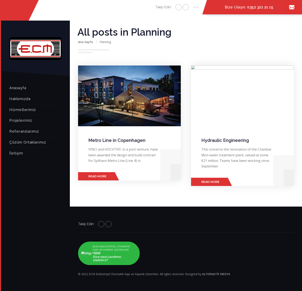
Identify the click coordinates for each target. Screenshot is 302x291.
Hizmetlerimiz (22, 110)
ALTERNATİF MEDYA (216, 274)
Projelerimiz (20, 120)
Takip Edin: (163, 7)
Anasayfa (17, 88)
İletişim (16, 153)
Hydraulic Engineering (225, 140)
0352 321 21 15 (260, 7)
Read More (97, 176)
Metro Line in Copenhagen (116, 140)
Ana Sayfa (85, 42)
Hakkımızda (19, 99)
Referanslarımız (24, 131)
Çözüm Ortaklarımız (27, 142)
